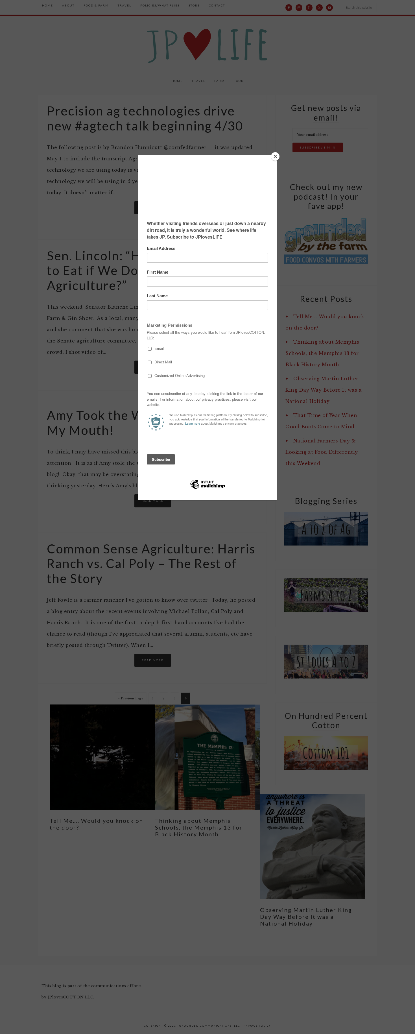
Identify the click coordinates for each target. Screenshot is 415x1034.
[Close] (275, 156)
